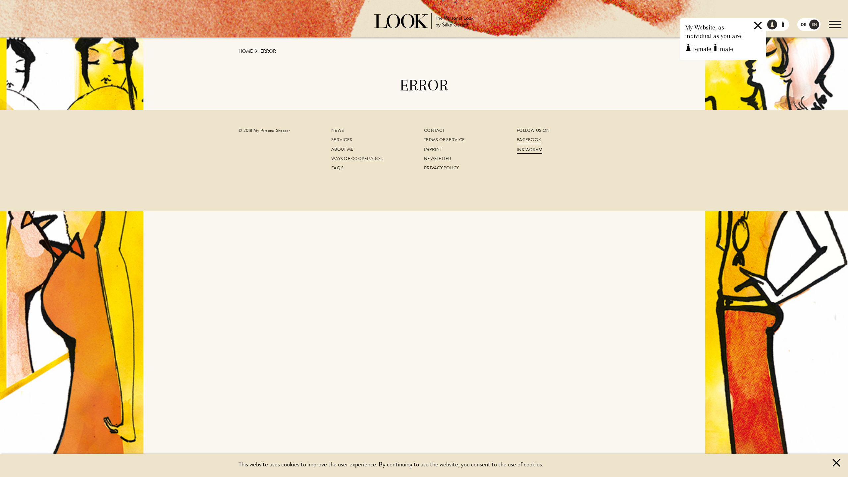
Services (341, 140)
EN (814, 25)
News (337, 131)
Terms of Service (444, 140)
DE (803, 25)
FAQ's (337, 168)
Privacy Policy (441, 168)
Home (246, 51)
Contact (434, 131)
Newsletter (437, 159)
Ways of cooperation (357, 159)
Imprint (433, 150)
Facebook (529, 140)
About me (342, 150)
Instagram (529, 150)
